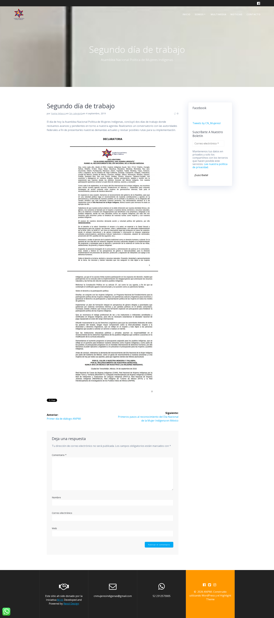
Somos (199, 14)
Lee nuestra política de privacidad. (209, 165)
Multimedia (218, 14)
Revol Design (71, 603)
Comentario (59, 454)
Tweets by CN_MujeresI (206, 123)
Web (54, 528)
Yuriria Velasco (58, 113)
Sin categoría (76, 113)
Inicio (186, 14)
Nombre (56, 497)
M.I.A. (60, 600)
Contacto (254, 14)
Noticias (236, 14)
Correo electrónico (62, 512)
